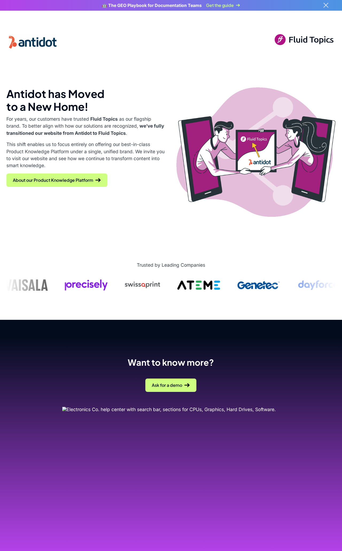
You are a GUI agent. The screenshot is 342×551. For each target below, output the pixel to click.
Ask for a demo (167, 385)
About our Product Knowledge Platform (53, 180)
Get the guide (220, 5)
